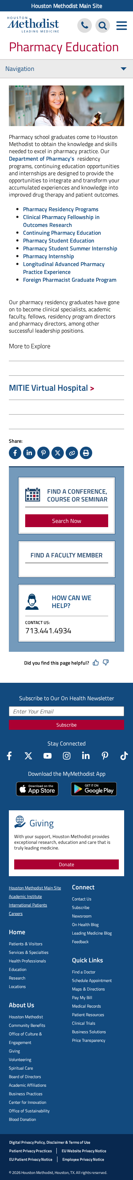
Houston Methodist (26, 1016)
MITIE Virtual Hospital (48, 387)
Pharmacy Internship (48, 256)
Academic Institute (25, 896)
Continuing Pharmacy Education (62, 232)
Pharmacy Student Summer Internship (70, 248)
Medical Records (86, 1006)
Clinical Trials (83, 1023)
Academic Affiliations (27, 1085)
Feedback (80, 941)
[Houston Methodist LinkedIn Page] (86, 756)
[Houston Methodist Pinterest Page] (105, 756)
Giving (14, 1051)
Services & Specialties (29, 952)
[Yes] (96, 663)
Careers (16, 913)
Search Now (66, 520)
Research (17, 977)
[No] (105, 663)
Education (17, 969)
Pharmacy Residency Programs (61, 209)
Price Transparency (88, 1040)
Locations (17, 986)
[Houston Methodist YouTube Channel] (47, 756)
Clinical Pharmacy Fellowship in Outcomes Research (61, 221)
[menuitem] (66, 5)
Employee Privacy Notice (83, 1159)
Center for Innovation (27, 1102)
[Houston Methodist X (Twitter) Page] (28, 756)
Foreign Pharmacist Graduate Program (69, 279)
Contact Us (82, 898)
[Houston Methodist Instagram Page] (66, 756)
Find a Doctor (83, 971)
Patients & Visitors (26, 943)
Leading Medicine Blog (92, 933)
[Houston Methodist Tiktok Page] (124, 756)
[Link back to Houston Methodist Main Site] (33, 25)
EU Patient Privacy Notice (30, 1159)
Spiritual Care (21, 1068)
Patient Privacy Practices (30, 1151)
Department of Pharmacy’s (41, 158)
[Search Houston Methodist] (102, 25)
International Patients (28, 904)
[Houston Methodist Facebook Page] (9, 756)
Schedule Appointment (92, 980)
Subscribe (66, 724)
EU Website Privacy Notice (84, 1151)
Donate (66, 864)
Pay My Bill (82, 997)
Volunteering (20, 1059)
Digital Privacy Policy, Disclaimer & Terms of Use (49, 1142)
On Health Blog (85, 924)
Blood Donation (22, 1119)
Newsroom (82, 916)
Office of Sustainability (29, 1110)
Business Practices (26, 1093)
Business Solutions (89, 1031)
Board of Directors (25, 1076)
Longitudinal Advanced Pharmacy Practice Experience (64, 268)
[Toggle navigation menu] (121, 25)
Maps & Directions (88, 989)
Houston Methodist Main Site (66, 5)
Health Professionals (27, 960)
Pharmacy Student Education (58, 240)
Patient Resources (88, 1014)
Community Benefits (27, 1025)
